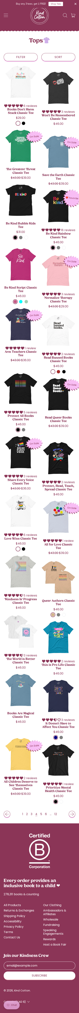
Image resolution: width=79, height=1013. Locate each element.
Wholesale (50, 919)
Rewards (49, 939)
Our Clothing (52, 905)
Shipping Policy (14, 916)
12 (55, 814)
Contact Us (12, 937)
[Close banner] (75, 4)
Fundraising (51, 925)
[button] (65, 15)
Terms (8, 932)
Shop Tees (56, 4)
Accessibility (12, 921)
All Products (12, 905)
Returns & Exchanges (19, 910)
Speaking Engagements (53, 932)
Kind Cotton (22, 990)
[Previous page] (7, 814)
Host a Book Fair (54, 944)
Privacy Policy (14, 927)
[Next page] (72, 814)
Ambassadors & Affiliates (54, 912)
